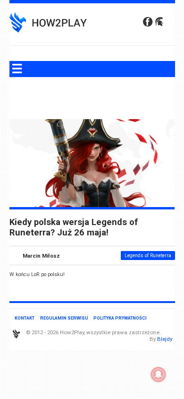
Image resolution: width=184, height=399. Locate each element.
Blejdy (164, 339)
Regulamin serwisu (64, 318)
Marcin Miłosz (41, 255)
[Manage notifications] (158, 374)
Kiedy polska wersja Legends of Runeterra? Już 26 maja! (73, 227)
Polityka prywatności (120, 318)
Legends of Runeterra (148, 255)
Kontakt (24, 318)
